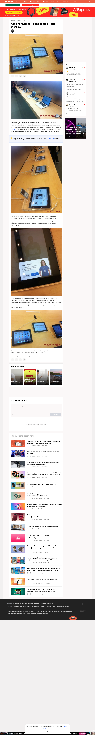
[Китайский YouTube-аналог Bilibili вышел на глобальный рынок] (36, 538)
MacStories (14, 129)
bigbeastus (17, 30)
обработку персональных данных (47, 728)
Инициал (49, 606)
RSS (54, 606)
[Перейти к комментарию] (75, 72)
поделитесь (51, 138)
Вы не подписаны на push (63, 606)
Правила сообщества (41, 611)
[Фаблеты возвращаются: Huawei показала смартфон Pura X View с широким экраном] (36, 517)
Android (40, 508)
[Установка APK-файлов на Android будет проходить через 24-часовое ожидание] (36, 506)
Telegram (16, 606)
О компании (50, 603)
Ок (47, 731)
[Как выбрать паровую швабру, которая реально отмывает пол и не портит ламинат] (36, 581)
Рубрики (24, 603)
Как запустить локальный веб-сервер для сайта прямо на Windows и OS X (74, 100)
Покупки (38, 445)
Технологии (44, 456)
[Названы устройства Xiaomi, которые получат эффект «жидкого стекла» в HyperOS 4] (36, 560)
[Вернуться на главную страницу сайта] (10, 2)
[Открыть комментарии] (30, 446)
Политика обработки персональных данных (42, 609)
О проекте (18, 603)
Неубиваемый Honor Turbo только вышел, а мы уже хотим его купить (74, 88)
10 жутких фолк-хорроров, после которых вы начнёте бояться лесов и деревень (74, 112)
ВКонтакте (23, 606)
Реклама (30, 603)
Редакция (36, 603)
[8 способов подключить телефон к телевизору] (36, 527)
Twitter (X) (30, 606)
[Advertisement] (36, 392)
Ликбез (39, 486)
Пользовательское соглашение (21, 609)
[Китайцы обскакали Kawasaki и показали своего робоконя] (36, 454)
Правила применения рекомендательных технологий (20, 611)
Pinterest (36, 606)
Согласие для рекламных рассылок (16, 613)
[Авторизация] (89, 1)
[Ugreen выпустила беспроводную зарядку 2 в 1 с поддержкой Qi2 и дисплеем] (36, 464)
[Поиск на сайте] (82, 1)
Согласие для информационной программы (38, 613)
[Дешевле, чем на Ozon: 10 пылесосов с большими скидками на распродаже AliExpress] (36, 443)
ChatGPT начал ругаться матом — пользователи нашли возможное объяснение (74, 75)
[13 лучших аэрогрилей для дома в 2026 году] (36, 485)
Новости (38, 456)
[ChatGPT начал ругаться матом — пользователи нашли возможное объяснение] (36, 496)
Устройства (44, 445)
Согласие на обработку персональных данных (60, 611)
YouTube (43, 606)
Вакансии (43, 603)
